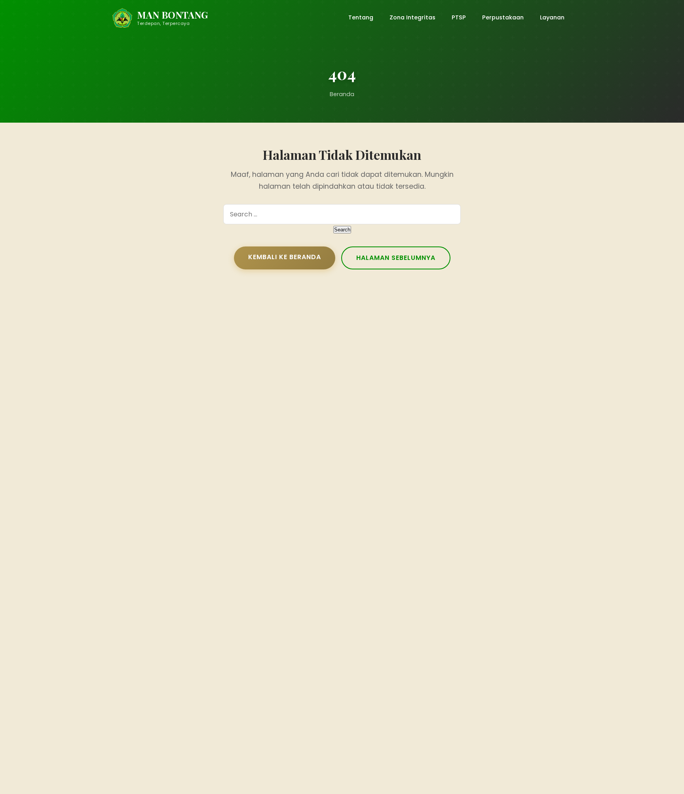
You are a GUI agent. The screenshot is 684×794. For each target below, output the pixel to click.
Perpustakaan (503, 17)
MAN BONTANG (172, 15)
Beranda (342, 94)
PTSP (459, 17)
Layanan (552, 17)
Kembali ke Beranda (284, 257)
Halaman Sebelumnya (395, 257)
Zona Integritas (412, 17)
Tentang (360, 17)
